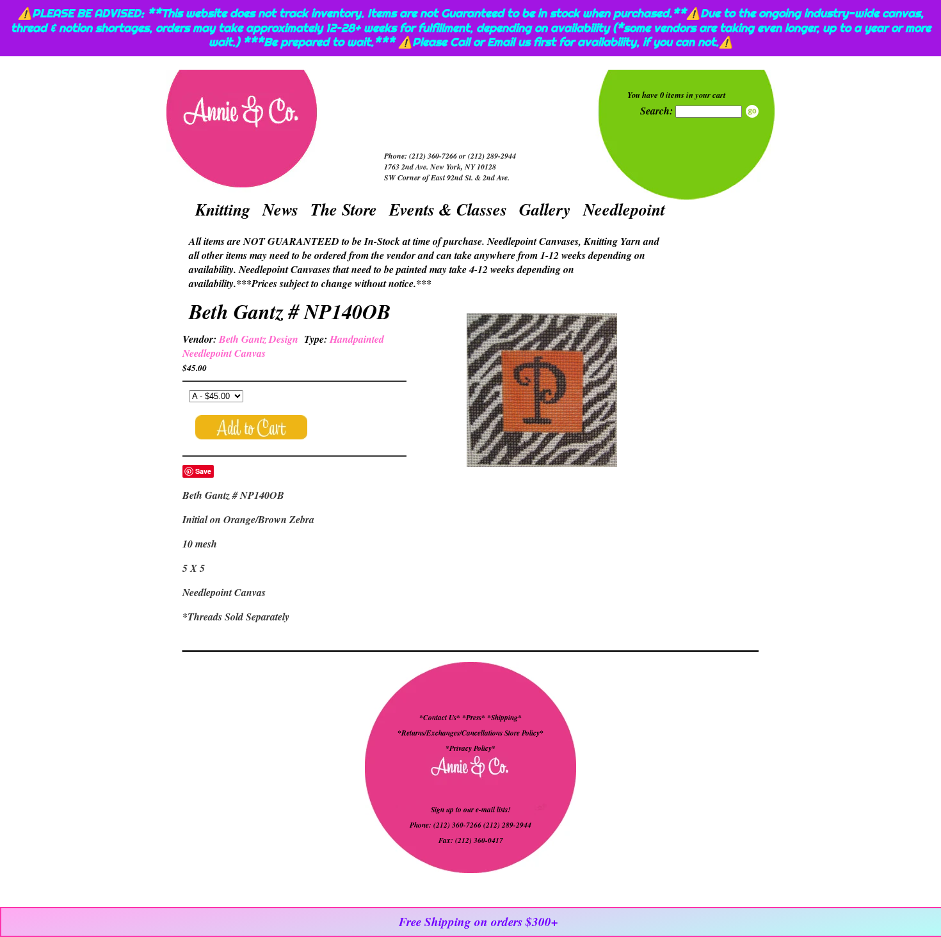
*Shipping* (504, 718)
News (280, 209)
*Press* (474, 718)
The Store (343, 209)
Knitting (222, 209)
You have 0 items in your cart (676, 94)
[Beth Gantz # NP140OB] (541, 391)
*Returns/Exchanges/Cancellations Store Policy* (470, 733)
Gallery (545, 209)
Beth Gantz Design (258, 339)
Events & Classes (448, 209)
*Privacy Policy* (470, 748)
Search (752, 111)
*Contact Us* (439, 718)
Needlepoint (624, 209)
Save (203, 471)
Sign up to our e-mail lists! (470, 810)
